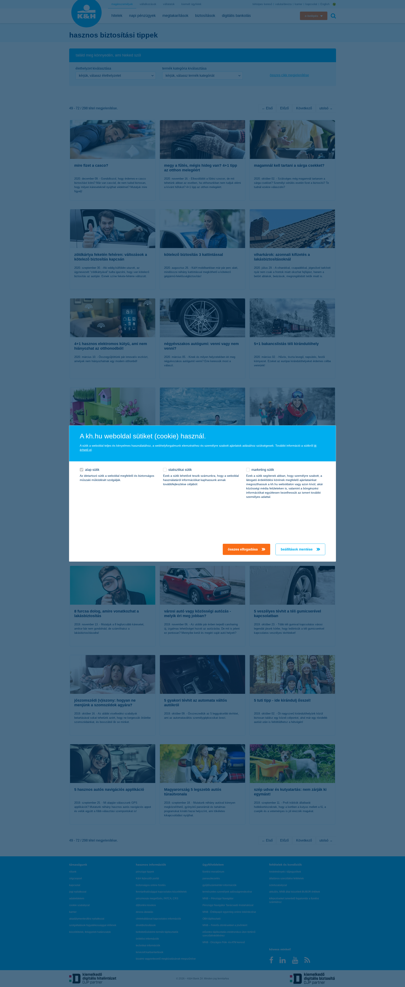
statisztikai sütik (180, 469)
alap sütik (92, 469)
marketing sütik (262, 469)
